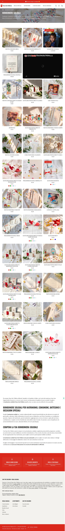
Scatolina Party (52, 233)
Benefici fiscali (5, 503)
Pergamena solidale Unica (12, 233)
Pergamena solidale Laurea (32, 377)
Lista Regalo (15, 499)
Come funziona (5, 499)
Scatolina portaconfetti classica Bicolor (32, 262)
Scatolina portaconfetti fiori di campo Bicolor (32, 233)
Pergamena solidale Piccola (32, 290)
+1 (14, 183)
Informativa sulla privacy (6, 524)
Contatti (24, 501)
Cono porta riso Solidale (52, 319)
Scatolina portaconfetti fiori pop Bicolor (12, 291)
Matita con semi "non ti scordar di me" (11, 100)
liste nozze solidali (43, 483)
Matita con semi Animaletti (32, 48)
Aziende (4, 507)
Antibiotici (12, 126)
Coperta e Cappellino (52, 207)
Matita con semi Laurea (12, 153)
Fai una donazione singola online (10, 489)
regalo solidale (19, 479)
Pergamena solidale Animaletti (32, 178)
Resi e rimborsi (5, 509)
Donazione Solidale (52, 48)
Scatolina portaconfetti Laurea (32, 100)
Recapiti (22, 524)
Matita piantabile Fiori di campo (52, 126)
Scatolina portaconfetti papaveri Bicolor (52, 349)
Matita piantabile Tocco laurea (11, 348)
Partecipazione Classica (32, 348)
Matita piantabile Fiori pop (12, 207)
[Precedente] (2, 1)
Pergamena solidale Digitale (11, 74)
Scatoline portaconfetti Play (52, 261)
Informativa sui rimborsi (16, 524)
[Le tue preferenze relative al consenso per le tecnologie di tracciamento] (63, 398)
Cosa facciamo (25, 499)
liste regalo (54, 483)
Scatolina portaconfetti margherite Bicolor (11, 262)
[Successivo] (62, 1)
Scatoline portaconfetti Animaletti (32, 127)
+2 (35, 294)
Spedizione (4, 501)
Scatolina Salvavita (52, 178)
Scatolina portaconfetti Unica (52, 153)
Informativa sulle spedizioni (30, 524)
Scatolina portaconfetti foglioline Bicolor (11, 320)
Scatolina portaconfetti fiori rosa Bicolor (12, 179)
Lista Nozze (15, 501)
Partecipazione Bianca (11, 377)
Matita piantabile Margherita (32, 207)
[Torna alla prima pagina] (3, 9)
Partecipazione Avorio (52, 290)
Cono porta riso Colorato (32, 153)
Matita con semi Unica (11, 48)
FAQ (3, 505)
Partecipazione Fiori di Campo (32, 319)
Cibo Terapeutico (52, 99)
